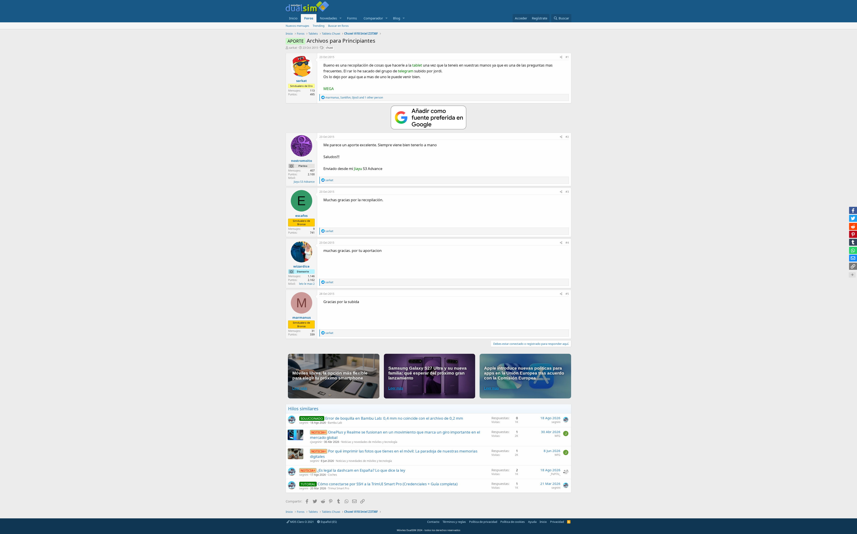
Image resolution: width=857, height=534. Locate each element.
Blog (396, 18)
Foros (308, 18)
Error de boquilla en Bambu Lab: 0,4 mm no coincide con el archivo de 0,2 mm (394, 418)
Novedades (328, 18)
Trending (318, 26)
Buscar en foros (338, 26)
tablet (417, 65)
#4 (567, 243)
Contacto (433, 522)
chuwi (329, 48)
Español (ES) (328, 522)
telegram (405, 70)
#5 (567, 294)
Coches (332, 475)
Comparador (373, 18)
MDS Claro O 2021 (301, 522)
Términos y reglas (454, 522)
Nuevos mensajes (297, 26)
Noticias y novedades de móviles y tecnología (369, 442)
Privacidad (557, 522)
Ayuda (532, 522)
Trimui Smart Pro (338, 488)
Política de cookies (512, 522)
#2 (567, 137)
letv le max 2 (307, 284)
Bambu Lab (335, 423)
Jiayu (358, 168)
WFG (557, 436)
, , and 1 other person (354, 97)
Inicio (293, 18)
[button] (340, 18)
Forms (352, 18)
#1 (567, 57)
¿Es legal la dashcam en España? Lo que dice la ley (361, 470)
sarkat (293, 48)
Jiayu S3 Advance (304, 182)
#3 (567, 192)
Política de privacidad (483, 522)
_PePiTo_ (555, 474)
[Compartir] (561, 57)
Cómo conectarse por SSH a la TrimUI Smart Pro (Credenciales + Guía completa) (388, 483)
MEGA (328, 88)
